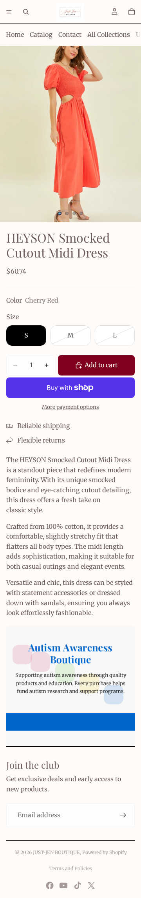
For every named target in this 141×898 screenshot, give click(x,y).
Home (15, 34)
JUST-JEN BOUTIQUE (56, 852)
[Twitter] (91, 885)
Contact (69, 34)
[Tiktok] (77, 885)
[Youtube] (63, 885)
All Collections (108, 34)
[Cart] (131, 11)
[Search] (25, 11)
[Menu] (9, 12)
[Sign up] (123, 815)
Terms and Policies (70, 868)
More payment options (70, 407)
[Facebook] (49, 885)
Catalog (41, 34)
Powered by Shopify (104, 852)
